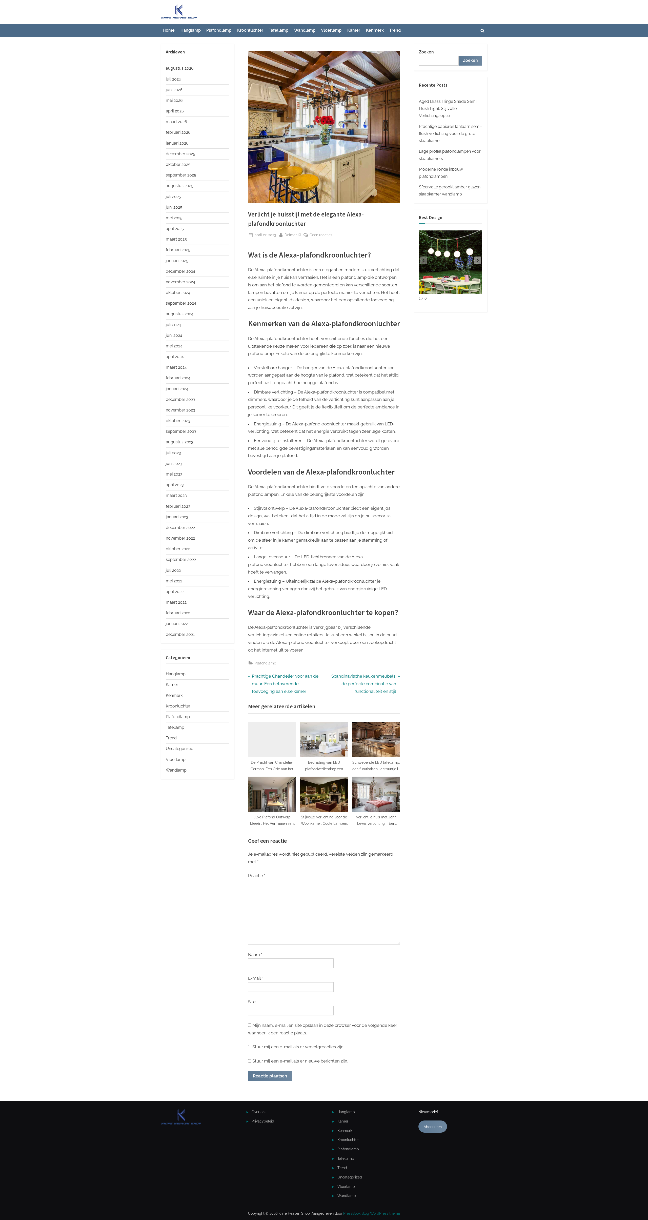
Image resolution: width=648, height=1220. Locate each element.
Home (169, 30)
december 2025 (180, 153)
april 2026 (175, 111)
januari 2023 (177, 517)
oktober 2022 (178, 548)
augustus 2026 (180, 68)
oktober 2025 (178, 164)
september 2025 (181, 175)
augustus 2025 (179, 185)
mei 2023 (174, 474)
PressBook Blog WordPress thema (371, 1213)
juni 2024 (174, 335)
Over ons (259, 1112)
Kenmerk (375, 30)
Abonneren (433, 1127)
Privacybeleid (263, 1121)
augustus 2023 (179, 442)
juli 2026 (173, 79)
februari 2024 (178, 378)
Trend (395, 30)
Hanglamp (190, 30)
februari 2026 (178, 132)
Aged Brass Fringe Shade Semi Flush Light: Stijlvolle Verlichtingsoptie (447, 108)
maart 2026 (176, 121)
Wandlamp (304, 30)
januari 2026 (177, 143)
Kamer (353, 30)
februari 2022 (178, 613)
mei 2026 (174, 100)
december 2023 (180, 399)
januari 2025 (177, 260)
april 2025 (175, 228)
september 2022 (181, 559)
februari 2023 (178, 506)
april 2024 (175, 356)
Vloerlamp (331, 30)
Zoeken (426, 52)
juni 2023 (174, 463)
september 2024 (181, 303)
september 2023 (181, 431)
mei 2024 (174, 346)
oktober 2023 (178, 420)
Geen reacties (321, 235)
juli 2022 (173, 570)
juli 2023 (173, 452)
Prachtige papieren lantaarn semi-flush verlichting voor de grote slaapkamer (450, 133)
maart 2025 (176, 239)
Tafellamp (278, 30)
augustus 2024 (179, 313)
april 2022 (175, 591)
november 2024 (180, 282)
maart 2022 (176, 602)
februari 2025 (178, 249)
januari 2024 (177, 388)
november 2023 (180, 410)
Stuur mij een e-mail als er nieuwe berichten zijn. (300, 1061)
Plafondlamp (218, 30)
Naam (255, 954)
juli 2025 (173, 196)
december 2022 (180, 527)
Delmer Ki (293, 234)
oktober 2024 (178, 292)
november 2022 (180, 538)
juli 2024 (173, 324)
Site (252, 1001)
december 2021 (180, 634)
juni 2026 (174, 89)
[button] (477, 260)
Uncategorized (179, 748)
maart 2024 (176, 367)
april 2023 (175, 484)
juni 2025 (174, 207)
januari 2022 (177, 623)
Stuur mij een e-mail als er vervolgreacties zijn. (298, 1046)
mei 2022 (174, 581)
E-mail (255, 978)
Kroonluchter (250, 30)
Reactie (256, 875)
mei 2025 (174, 217)
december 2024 (180, 271)
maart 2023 (176, 495)
